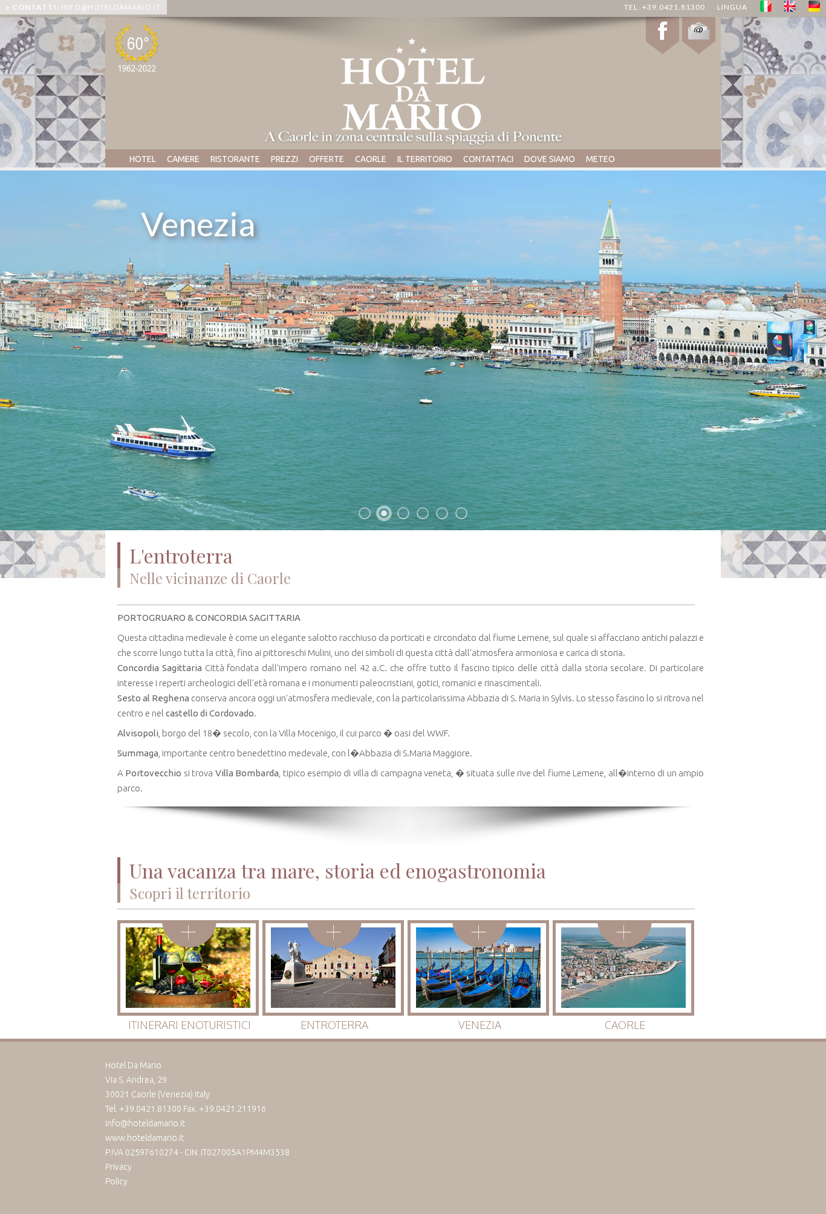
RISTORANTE (235, 159)
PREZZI (284, 159)
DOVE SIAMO (549, 159)
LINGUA (732, 6)
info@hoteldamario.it (83, 6)
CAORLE (370, 159)
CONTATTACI (488, 159)
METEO (600, 159)
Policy (116, 1181)
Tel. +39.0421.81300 (664, 6)
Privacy (118, 1167)
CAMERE (183, 159)
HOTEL (142, 159)
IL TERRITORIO (424, 159)
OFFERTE (326, 159)
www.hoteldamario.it (144, 1138)
